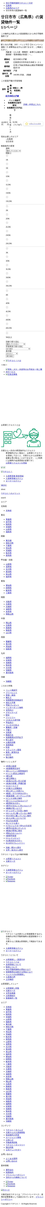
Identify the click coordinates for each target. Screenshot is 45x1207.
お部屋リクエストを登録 (16, 463)
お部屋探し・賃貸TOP (15, 959)
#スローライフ (12, 786)
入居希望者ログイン (14, 478)
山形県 (9, 529)
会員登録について (13, 964)
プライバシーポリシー (15, 1175)
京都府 (9, 607)
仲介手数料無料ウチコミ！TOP (19, 3)
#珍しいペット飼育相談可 (17, 771)
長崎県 (9, 663)
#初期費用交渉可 (13, 769)
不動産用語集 (11, 1142)
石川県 (9, 569)
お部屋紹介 (10, 996)
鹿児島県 (9, 673)
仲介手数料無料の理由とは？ (18, 969)
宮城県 (9, 527)
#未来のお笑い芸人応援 (16, 781)
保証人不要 (10, 703)
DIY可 (8, 755)
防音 (8, 747)
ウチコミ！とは (12, 962)
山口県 (9, 633)
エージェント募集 (13, 1137)
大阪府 (9, 602)
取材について (11, 967)
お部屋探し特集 (12, 988)
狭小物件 (9, 757)
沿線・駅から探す (13, 847)
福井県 (9, 577)
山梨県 (9, 564)
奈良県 (9, 612)
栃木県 (9, 553)
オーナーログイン (13, 481)
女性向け (9, 710)
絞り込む (10, 356)
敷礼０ (9, 698)
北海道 (9, 511)
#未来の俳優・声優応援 (16, 783)
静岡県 (9, 588)
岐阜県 (9, 590)
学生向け (9, 722)
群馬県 (9, 555)
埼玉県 (9, 548)
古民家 (9, 732)
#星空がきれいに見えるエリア (19, 806)
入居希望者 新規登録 (15, 476)
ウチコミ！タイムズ (14, 1130)
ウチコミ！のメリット (10, 493)
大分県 (9, 668)
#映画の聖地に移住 (14, 831)
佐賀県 (9, 660)
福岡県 (9, 658)
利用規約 (9, 1172)
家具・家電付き (12, 752)
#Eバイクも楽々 (12, 823)
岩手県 (9, 522)
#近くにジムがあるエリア (17, 801)
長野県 (9, 567)
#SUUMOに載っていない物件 (18, 816)
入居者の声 (10, 977)
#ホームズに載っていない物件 (19, 813)
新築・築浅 (10, 695)
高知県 (9, 646)
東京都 (9, 541)
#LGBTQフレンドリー (15, 843)
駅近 (8, 715)
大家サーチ (10, 861)
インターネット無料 (14, 708)
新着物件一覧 (11, 998)
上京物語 (9, 979)
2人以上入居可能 (13, 720)
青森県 (9, 519)
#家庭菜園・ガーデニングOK (18, 796)
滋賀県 (9, 609)
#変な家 (9, 776)
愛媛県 (9, 641)
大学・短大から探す (14, 850)
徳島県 (9, 649)
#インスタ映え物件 (14, 798)
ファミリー (10, 718)
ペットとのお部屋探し (15, 974)
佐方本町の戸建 (12, 96)
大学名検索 (10, 993)
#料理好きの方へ (13, 803)
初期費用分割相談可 (14, 700)
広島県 (9, 5)
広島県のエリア (12, 8)
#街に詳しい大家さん (15, 791)
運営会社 (9, 1170)
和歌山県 (9, 614)
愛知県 (9, 585)
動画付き (9, 735)
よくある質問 (11, 1159)
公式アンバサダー (13, 1150)
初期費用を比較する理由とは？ (19, 972)
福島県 (9, 532)
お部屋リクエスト (13, 859)
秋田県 (9, 524)
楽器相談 (9, 745)
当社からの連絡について (16, 1177)
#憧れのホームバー (14, 833)
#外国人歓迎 (11, 766)
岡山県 (9, 623)
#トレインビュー (13, 838)
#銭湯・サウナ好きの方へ (17, 793)
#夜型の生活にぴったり (16, 828)
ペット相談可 (11, 690)
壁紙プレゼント (12, 705)
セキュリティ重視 (13, 750)
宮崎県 (9, 670)
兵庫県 (9, 604)
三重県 (9, 593)
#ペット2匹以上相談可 (15, 774)
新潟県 (9, 572)
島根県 (9, 628)
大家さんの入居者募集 (15, 1132)
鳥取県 (9, 630)
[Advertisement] (22, 400)
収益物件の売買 (12, 1135)
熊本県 (9, 665)
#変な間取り (11, 778)
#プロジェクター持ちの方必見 (19, 826)
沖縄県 (9, 681)
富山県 (9, 574)
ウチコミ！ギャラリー (15, 1145)
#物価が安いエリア (14, 808)
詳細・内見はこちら (32, 104)
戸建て (9, 730)
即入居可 (9, 740)
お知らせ (9, 1140)
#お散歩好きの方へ (14, 841)
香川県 (9, 644)
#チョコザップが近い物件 (17, 811)
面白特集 (9, 1147)
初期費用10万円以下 (14, 737)
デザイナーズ (11, 713)
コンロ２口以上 (12, 725)
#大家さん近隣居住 (14, 788)
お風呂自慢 (10, 742)
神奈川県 (9, 543)
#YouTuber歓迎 (12, 821)
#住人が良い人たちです (16, 818)
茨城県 (9, 550)
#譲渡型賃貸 (11, 836)
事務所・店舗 (11, 727)
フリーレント (11, 693)
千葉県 (9, 545)
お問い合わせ (11, 1161)
